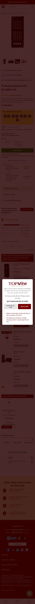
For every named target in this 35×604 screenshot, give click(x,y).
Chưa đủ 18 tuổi (10, 306)
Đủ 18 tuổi (24, 306)
